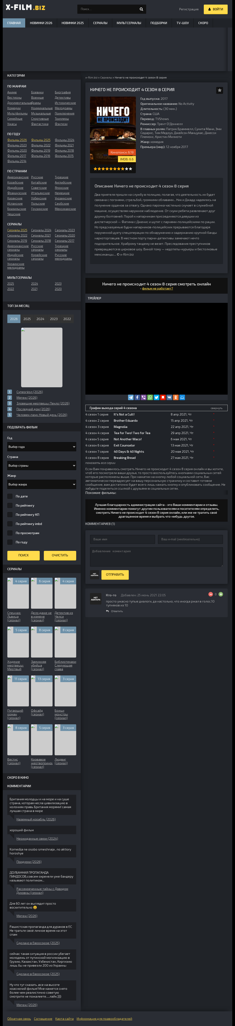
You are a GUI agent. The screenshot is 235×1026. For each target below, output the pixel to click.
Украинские (63, 198)
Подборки (159, 23)
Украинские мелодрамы (16, 265)
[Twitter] (156, 397)
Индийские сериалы (15, 256)
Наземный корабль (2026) (36, 819)
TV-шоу (182, 23)
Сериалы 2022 (17, 235)
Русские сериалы (37, 247)
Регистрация (189, 9)
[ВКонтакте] (169, 397)
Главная (14, 23)
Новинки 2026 (41, 23)
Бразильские (16, 209)
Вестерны (14, 97)
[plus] (220, 594)
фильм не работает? (157, 288)
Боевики (37, 92)
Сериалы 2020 (65, 235)
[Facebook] (137, 397)
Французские (17, 193)
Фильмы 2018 (64, 150)
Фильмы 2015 (64, 156)
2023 (58, 283)
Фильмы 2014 (16, 161)
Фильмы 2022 (40, 145)
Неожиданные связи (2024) (37, 838)
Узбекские (39, 198)
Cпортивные (40, 118)
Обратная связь (19, 1018)
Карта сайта (64, 1018)
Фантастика (39, 124)
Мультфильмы (17, 113)
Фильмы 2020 (17, 150)
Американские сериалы (18, 247)
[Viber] (143, 397)
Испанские (15, 203)
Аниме (12, 92)
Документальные (18, 103)
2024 (34, 283)
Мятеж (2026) (27, 916)
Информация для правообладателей (104, 1018)
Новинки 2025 (73, 23)
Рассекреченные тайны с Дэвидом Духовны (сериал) (42, 891)
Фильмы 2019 (40, 150)
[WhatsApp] (150, 397)
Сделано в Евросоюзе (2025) (38, 943)
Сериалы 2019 (17, 241)
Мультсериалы (129, 23)
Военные (37, 97)
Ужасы (12, 124)
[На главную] (26, 9)
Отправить (115, 574)
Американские (18, 177)
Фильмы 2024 (64, 140)
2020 (58, 289)
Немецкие (62, 193)
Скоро (203, 23)
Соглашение (43, 1018)
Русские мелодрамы (63, 256)
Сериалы (100, 23)
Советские (39, 188)
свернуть (216, 408)
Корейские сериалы (39, 256)
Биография (63, 92)
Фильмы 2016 (40, 156)
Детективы (63, 97)
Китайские (39, 182)
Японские (62, 188)
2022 (10, 289)
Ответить (117, 611)
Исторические (65, 103)
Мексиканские (65, 209)
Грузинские (39, 209)
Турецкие (61, 177)
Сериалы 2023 (65, 230)
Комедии (14, 108)
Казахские (14, 198)
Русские (37, 177)
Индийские (15, 188)
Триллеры (62, 118)
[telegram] (131, 397)
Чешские (13, 214)
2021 (34, 289)
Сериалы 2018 (41, 241)
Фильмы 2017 (16, 156)
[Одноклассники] (176, 397)
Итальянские (40, 193)
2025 (10, 283)
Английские (63, 182)
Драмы (36, 103)
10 (130, 169)
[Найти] (141, 9)
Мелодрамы (63, 108)
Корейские (15, 182)
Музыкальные (41, 113)
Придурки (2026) (29, 862)
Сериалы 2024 (41, 230)
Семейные (14, 118)
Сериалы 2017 (64, 241)
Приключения (64, 113)
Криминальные (42, 108)
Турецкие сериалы (61, 247)
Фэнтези (61, 124)
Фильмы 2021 (64, 145)
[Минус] (210, 594)
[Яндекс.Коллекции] (163, 397)
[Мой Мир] (182, 397)
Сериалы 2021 (41, 235)
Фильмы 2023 (17, 145)
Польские (38, 203)
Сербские (62, 203)
